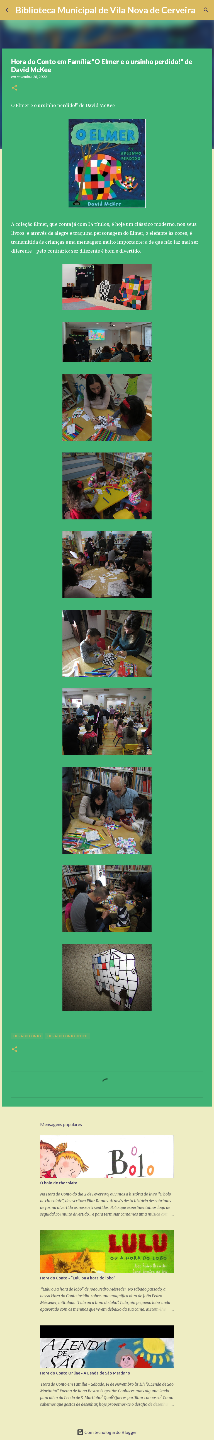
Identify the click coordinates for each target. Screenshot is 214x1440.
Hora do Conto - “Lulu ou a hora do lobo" (78, 1278)
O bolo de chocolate (58, 1183)
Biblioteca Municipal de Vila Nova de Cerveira (106, 9)
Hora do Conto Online (67, 1036)
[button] (14, 88)
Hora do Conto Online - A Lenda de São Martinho (85, 1373)
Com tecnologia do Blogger (110, 1432)
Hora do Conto (27, 1036)
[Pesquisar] (203, 10)
